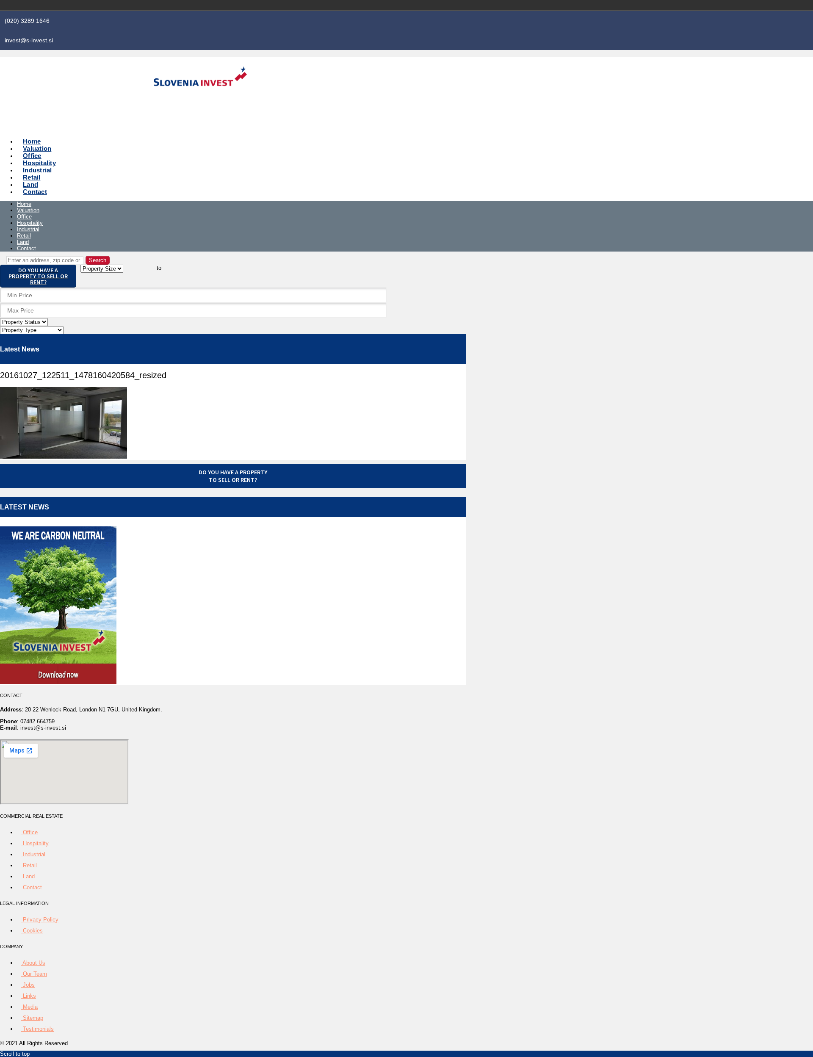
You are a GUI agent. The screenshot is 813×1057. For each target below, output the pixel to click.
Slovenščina (593, 5)
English (605, 5)
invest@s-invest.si (29, 40)
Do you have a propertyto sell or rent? (233, 476)
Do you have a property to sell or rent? (38, 276)
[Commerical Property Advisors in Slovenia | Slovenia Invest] (200, 96)
